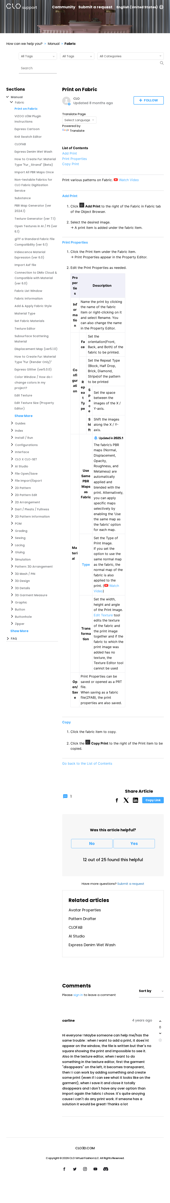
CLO (76, 98)
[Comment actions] (160, 1040)
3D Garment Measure (31, 595)
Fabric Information (29, 298)
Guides (20, 423)
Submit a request (95, 7)
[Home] (21, 7)
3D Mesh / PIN (25, 574)
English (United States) (137, 7)
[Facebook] (116, 802)
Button (20, 609)
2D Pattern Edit (26, 495)
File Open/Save (26, 474)
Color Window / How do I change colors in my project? (33, 382)
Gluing (20, 552)
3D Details (22, 588)
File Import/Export (28, 481)
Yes (134, 843)
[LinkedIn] (135, 802)
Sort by (145, 990)
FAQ (14, 638)
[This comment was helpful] (160, 1021)
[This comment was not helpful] (160, 1033)
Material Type (25, 313)
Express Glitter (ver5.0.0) (33, 369)
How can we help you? (24, 43)
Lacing (20, 545)
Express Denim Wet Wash (33, 152)
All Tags (27, 56)
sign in (78, 995)
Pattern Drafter (82, 918)
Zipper (19, 624)
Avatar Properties (85, 910)
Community (63, 7)
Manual (54, 43)
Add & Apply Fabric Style (33, 306)
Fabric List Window (28, 291)
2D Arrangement (27, 502)
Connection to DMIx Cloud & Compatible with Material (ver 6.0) (36, 278)
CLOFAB (20, 144)
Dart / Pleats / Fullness (32, 509)
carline (68, 1020)
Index (19, 431)
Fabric (70, 43)
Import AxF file (25, 265)
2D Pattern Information (32, 516)
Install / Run (24, 438)
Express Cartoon (27, 129)
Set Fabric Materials (29, 321)
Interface (22, 452)
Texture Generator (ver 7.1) (35, 219)
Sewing (20, 538)
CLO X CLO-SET (26, 459)
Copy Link (153, 800)
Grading (21, 531)
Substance (23, 198)
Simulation (23, 559)
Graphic (21, 602)
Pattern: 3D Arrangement (34, 566)
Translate (77, 130)
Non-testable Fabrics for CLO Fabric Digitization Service (33, 185)
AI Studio (21, 466)
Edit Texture (23, 395)
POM (18, 524)
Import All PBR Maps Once (34, 172)
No (92, 843)
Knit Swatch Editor (28, 137)
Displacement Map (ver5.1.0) (36, 349)
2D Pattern (23, 488)
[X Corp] (126, 802)
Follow (151, 100)
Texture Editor (25, 329)
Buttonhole (23, 617)
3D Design (22, 581)
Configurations (26, 445)
